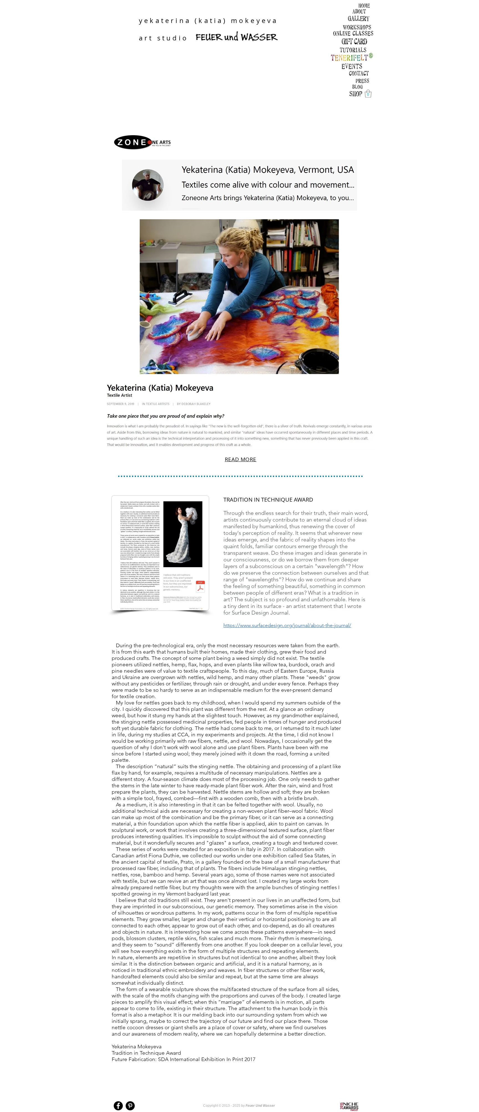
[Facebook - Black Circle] (118, 1105)
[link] (368, 94)
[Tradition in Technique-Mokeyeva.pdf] (200, 587)
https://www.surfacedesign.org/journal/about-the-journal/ (287, 625)
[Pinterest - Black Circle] (130, 1105)
